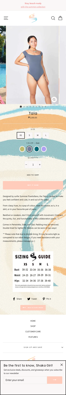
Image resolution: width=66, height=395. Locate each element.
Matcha (22, 149)
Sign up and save (33, 347)
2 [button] (24, 107)
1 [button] (21, 107)
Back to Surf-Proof (35, 307)
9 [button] (46, 107)
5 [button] (33, 107)
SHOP (33, 326)
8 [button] (42, 107)
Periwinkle (44, 149)
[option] (33, 5)
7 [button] (39, 107)
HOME (33, 320)
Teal (36, 149)
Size (33, 129)
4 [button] (30, 107)
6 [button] (36, 107)
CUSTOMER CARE (33, 331)
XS (21, 135)
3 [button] (27, 107)
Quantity (33, 158)
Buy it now (33, 185)
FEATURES (33, 336)
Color (33, 143)
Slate (29, 149)
